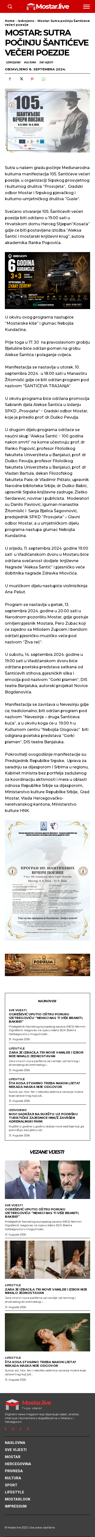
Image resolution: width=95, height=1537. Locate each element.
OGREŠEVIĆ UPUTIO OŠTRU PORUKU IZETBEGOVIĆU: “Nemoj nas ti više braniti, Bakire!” (46, 1017)
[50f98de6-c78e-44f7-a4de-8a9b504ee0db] (47, 280)
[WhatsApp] (43, 79)
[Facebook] (10, 79)
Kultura (30, 62)
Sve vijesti (46, 62)
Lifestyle (17, 1048)
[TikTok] (20, 1429)
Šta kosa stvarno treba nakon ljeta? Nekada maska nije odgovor (44, 1085)
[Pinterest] (32, 79)
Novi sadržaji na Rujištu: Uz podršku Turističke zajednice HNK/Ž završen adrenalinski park (43, 1117)
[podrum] (47, 965)
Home (10, 21)
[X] (21, 79)
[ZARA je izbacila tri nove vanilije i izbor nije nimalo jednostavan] (47, 1260)
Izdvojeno (26, 21)
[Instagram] (13, 1429)
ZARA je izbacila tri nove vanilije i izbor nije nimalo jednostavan (46, 1054)
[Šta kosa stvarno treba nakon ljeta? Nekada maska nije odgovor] (47, 1332)
